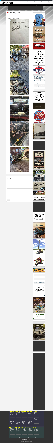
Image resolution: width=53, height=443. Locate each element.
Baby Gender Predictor (36, 79)
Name (7, 191)
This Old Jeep (29, 431)
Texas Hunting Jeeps (30, 414)
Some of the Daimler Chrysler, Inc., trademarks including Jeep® (26, 441)
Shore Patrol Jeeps (30, 421)
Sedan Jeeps (29, 423)
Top (51, 441)
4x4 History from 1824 (36, 429)
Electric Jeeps (29, 424)
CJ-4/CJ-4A (23, 424)
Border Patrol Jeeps (30, 422)
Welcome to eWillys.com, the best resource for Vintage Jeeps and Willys (8, 3)
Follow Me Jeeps (35, 412)
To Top (32, 12)
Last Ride (35, 414)
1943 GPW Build (17, 428)
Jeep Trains (35, 413)
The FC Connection (24, 430)
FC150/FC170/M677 (18, 422)
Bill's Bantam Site (11, 428)
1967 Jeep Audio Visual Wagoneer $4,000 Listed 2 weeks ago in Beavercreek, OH (39, 276)
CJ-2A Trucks (29, 412)
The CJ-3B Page (23, 428)
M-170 (16, 420)
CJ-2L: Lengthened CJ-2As (12, 421)
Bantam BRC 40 (11, 430)
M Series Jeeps (17, 429)
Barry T (35, 76)
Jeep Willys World (35, 437)
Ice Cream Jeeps (35, 419)
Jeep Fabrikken (11, 437)
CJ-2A (10, 420)
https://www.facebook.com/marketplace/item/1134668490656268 (15, 16)
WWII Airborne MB (35, 428)
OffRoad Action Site (30, 430)
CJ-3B (16, 413)
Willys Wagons (23, 412)
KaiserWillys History (30, 428)
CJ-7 (16, 421)
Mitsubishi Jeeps (23, 421)
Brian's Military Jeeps (12, 431)
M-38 (10, 424)
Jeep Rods (23, 414)
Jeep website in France (36, 431)
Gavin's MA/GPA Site (12, 429)
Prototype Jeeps (11, 412)
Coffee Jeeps (29, 420)
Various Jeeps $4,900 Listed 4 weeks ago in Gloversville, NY (38, 280)
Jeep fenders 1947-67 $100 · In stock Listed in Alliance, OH (39, 283)
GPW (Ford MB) (11, 414)
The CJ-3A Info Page (18, 437)
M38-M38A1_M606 (18, 430)
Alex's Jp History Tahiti (36, 430)
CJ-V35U (11, 423)
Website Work (39, 78)
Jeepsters (17, 423)
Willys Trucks (17, 424)
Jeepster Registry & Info (24, 437)
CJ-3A (10, 422)
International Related (24, 420)
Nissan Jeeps (23, 423)
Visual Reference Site (30, 429)
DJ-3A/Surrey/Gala (18, 412)
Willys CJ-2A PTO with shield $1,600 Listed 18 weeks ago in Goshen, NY (39, 274)
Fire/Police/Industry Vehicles (36, 418)
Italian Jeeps (23, 422)
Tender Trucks (29, 413)
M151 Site (17, 431)
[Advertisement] (25, 8)
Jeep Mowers (35, 420)
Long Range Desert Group (30, 437)
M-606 (16, 414)
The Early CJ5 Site (23, 429)
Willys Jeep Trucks (23, 431)
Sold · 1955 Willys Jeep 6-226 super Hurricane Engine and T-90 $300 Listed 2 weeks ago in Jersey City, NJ (39, 83)
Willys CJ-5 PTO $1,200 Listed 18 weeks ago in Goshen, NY (39, 278)
